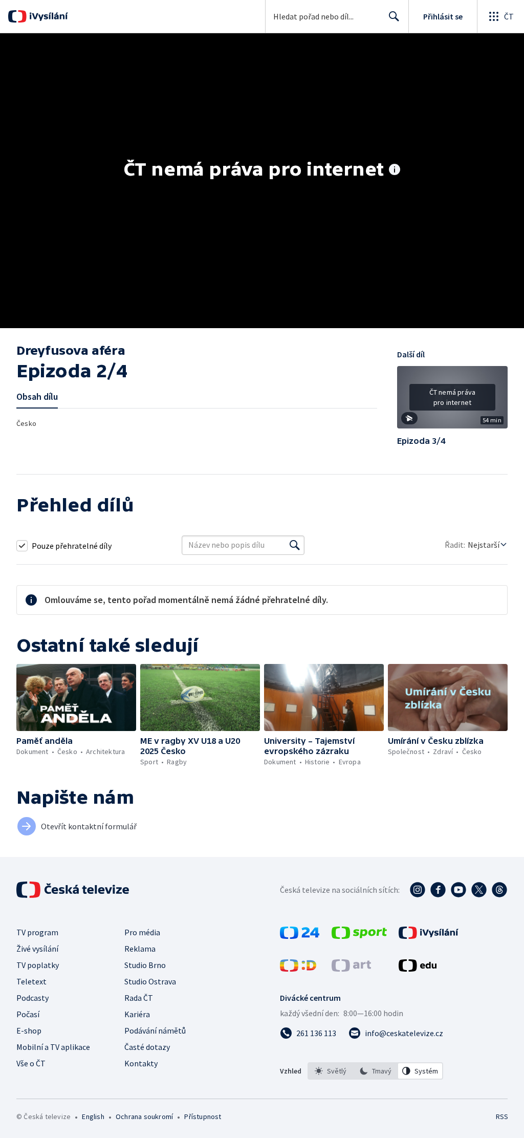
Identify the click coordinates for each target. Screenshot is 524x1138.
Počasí (27, 1014)
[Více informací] (394, 170)
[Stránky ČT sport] (359, 936)
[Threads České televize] (499, 890)
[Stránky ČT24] (299, 936)
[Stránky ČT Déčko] (298, 968)
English (93, 1116)
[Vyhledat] (294, 545)
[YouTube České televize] (458, 890)
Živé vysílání (37, 948)
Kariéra (137, 1014)
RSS (502, 1116)
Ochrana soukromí (144, 1116)
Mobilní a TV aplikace (53, 1047)
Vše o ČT (31, 1063)
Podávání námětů (155, 1030)
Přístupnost (202, 1116)
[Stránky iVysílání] (428, 936)
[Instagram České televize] (417, 890)
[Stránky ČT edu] (417, 968)
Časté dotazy (147, 1047)
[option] (331, 1071)
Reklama (140, 948)
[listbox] (375, 1071)
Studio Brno (145, 965)
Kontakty (141, 1063)
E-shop (28, 1030)
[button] (452, 401)
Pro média (142, 932)
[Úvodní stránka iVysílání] (47, 16)
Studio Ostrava (150, 981)
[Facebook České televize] (438, 890)
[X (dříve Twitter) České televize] (479, 890)
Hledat (394, 16)
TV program (37, 932)
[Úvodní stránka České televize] (73, 890)
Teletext (31, 981)
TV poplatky (37, 965)
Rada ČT (138, 998)
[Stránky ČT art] (351, 968)
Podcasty (32, 998)
